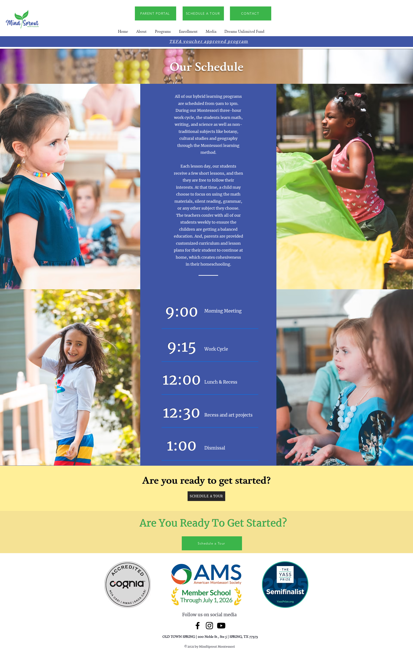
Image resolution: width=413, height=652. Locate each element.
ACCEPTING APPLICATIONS (172, 42)
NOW (132, 42)
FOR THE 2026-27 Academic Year (246, 42)
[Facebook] (197, 625)
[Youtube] (221, 625)
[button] (141, 31)
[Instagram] (209, 625)
